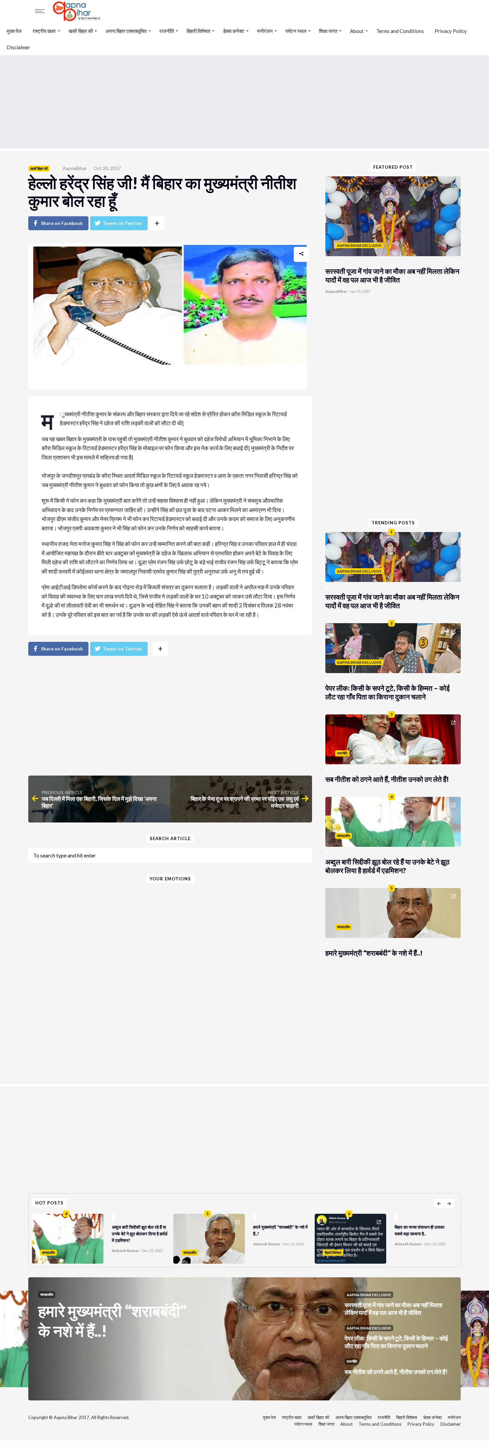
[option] (102, 1237)
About (357, 31)
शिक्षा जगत (328, 31)
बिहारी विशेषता (198, 31)
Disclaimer (18, 47)
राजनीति (166, 31)
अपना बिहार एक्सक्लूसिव (126, 31)
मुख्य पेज (14, 31)
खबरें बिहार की (81, 31)
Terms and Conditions (400, 31)
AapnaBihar (74, 168)
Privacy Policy (451, 31)
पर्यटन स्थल (295, 31)
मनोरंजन (265, 31)
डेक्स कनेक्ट (233, 31)
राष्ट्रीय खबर (44, 31)
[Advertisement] (244, 101)
